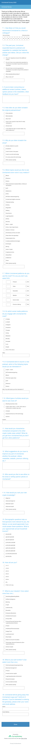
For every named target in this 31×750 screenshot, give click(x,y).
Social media (16, 300)
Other (3, 352)
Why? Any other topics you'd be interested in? (13, 389)
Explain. (4, 419)
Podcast (15, 281)
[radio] (3, 58)
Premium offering (17, 304)
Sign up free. (24, 738)
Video (14, 286)
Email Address (5, 712)
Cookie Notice (18, 743)
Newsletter (15, 291)
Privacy (11, 743)
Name (3, 706)
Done (15, 724)
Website (15, 295)
